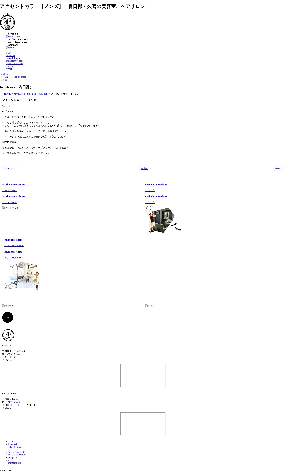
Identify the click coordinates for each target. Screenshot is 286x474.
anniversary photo (14, 61)
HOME (7, 94)
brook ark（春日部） (37, 94)
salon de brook (13, 58)
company (10, 66)
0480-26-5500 (13, 402)
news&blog (19, 94)
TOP (8, 52)
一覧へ (144, 168)
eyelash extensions (14, 63)
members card (14, 462)
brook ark (10, 55)
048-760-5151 (13, 354)
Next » (278, 168)
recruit (9, 69)
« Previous (9, 168)
